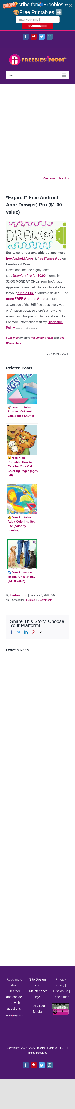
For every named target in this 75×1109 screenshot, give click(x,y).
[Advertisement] (37, 123)
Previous (49, 178)
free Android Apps (20, 258)
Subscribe (12, 337)
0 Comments (45, 599)
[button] (37, 15)
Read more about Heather (14, 985)
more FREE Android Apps (25, 299)
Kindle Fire (25, 293)
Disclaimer (61, 997)
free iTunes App (49, 258)
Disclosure (60, 991)
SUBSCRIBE (37, 26)
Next (62, 178)
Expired (30, 599)
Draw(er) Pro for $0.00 (29, 275)
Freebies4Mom (18, 595)
